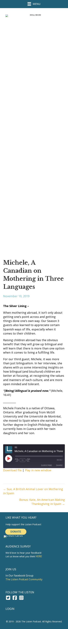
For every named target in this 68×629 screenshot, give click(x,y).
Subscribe (46, 465)
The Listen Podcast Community (24, 579)
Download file (12, 470)
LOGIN (10, 609)
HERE (39, 556)
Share (59, 465)
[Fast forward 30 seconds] (28, 460)
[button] (8, 597)
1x (23, 460)
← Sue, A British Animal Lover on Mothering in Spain (33, 491)
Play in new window (38, 470)
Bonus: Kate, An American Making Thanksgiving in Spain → (42, 502)
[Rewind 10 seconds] (17, 460)
